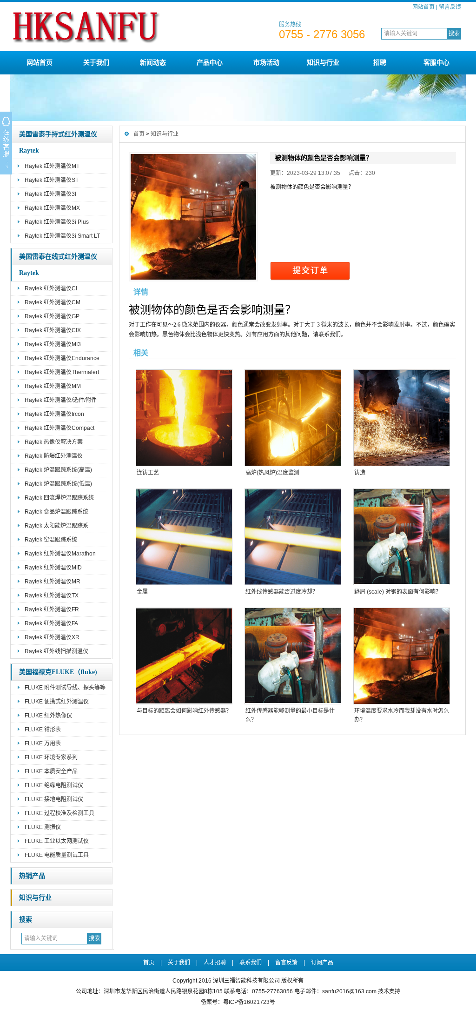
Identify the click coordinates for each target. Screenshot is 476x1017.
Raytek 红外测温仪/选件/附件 (61, 400)
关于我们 (96, 62)
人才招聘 (215, 962)
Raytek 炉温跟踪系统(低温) (58, 484)
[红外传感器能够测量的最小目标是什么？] (292, 656)
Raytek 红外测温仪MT (52, 166)
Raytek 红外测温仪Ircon (54, 414)
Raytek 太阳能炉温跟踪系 (56, 525)
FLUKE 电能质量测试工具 (57, 855)
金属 (142, 592)
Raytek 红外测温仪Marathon (60, 553)
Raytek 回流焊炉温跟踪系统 (59, 498)
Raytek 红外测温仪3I (50, 194)
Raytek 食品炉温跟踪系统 (56, 511)
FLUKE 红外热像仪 (48, 715)
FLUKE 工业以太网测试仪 (57, 841)
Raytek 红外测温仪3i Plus (57, 222)
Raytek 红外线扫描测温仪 (56, 651)
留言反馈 (450, 7)
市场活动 (266, 62)
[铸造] (401, 417)
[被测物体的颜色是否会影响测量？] (193, 216)
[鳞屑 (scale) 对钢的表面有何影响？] (401, 536)
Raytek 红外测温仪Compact (59, 428)
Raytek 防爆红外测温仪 (54, 456)
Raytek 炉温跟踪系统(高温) (58, 470)
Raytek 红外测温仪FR (52, 609)
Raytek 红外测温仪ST (52, 180)
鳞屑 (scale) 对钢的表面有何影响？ (397, 592)
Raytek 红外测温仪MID (53, 567)
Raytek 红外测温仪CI (51, 288)
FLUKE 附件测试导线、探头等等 (65, 687)
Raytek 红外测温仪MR (52, 581)
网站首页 (423, 7)
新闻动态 (153, 62)
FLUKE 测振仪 (43, 827)
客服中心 (436, 62)
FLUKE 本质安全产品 (51, 771)
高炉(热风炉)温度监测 (272, 472)
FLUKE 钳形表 (43, 729)
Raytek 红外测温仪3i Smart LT (62, 236)
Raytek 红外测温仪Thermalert (62, 372)
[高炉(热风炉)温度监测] (292, 417)
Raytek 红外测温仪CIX (53, 330)
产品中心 (210, 62)
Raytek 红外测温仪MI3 (53, 344)
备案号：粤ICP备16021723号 (238, 1002)
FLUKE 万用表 (43, 743)
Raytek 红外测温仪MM (53, 386)
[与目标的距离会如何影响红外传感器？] (183, 656)
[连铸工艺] (183, 417)
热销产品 (32, 875)
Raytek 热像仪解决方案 (54, 442)
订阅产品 (322, 962)
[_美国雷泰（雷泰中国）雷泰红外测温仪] (117, 47)
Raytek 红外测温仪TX (52, 595)
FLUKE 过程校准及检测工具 (59, 813)
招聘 (379, 62)
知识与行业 (323, 62)
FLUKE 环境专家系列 (51, 757)
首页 (139, 134)
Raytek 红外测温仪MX (52, 208)
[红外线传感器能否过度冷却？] (292, 536)
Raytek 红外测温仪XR (52, 637)
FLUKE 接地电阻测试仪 (54, 799)
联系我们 (250, 962)
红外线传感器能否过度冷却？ (281, 592)
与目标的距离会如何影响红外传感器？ (184, 711)
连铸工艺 (148, 472)
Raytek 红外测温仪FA (51, 623)
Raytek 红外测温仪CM (52, 302)
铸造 (359, 472)
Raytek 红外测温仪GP (52, 316)
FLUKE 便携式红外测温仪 (57, 701)
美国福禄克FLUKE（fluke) (58, 672)
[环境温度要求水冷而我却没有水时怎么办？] (401, 656)
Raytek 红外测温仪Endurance (62, 358)
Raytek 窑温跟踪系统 (51, 539)
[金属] (183, 536)
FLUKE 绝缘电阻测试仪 (54, 785)
